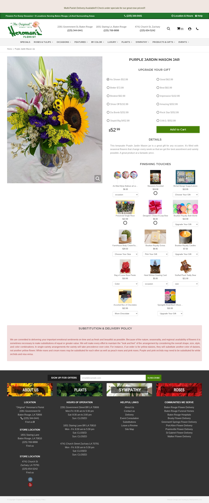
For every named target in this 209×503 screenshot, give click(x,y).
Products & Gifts (163, 42)
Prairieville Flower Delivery (179, 429)
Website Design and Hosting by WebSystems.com (184, 499)
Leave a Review (129, 425)
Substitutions (129, 422)
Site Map (129, 429)
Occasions (63, 42)
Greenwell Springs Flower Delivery (179, 422)
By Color (96, 42)
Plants (126, 42)
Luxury (112, 42)
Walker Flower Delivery (179, 436)
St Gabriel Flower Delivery (179, 433)
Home (9, 49)
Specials (25, 42)
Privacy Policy (40, 499)
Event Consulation (129, 418)
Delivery (129, 415)
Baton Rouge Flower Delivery (179, 407)
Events (183, 42)
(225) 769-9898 (111, 30)
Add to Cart (178, 129)
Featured (80, 42)
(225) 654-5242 (147, 30)
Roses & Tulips (42, 42)
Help (200, 16)
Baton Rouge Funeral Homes (179, 411)
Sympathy (141, 42)
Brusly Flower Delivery (179, 418)
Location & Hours (183, 16)
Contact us (129, 411)
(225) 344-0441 (134, 16)
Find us (29, 422)
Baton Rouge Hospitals (179, 415)
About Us (129, 407)
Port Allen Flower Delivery (179, 425)
